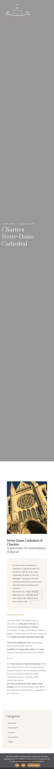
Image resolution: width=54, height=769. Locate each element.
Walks (10, 742)
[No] (51, 761)
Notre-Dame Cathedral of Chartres (24, 542)
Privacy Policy (33, 765)
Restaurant (12, 728)
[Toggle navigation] (49, 14)
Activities (12, 723)
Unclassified (13, 737)
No (23, 765)
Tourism (11, 732)
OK (17, 765)
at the (23, 649)
